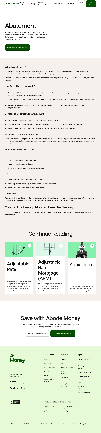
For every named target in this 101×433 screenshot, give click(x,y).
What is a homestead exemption (84, 361)
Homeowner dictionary (64, 372)
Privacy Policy (61, 424)
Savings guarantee (49, 367)
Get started (91, 4)
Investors (46, 375)
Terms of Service (73, 424)
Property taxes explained (65, 385)
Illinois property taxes (84, 392)
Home (45, 359)
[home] (12, 4)
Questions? (13, 381)
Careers (63, 359)
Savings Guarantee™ (42, 4)
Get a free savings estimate (17, 47)
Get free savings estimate (49, 380)
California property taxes (83, 381)
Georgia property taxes (83, 387)
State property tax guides (83, 367)
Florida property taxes (84, 376)
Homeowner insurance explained (67, 379)
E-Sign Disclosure (85, 424)
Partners (46, 371)
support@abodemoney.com (18, 383)
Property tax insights (67, 367)
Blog (62, 363)
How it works (22, 4)
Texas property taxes (84, 372)
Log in (81, 4)
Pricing (33, 4)
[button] (59, 4)
